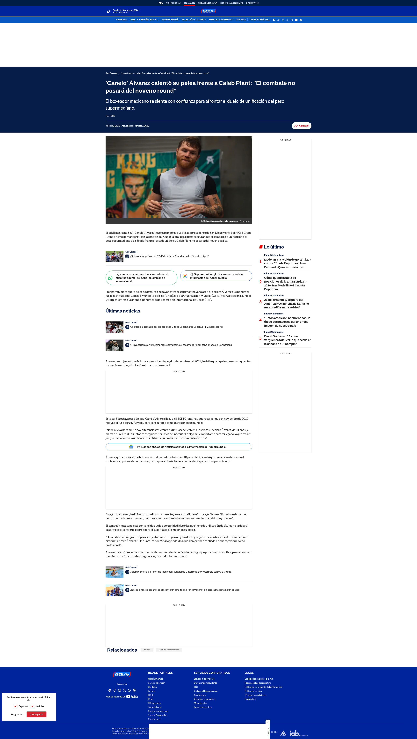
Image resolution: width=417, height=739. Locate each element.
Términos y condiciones (255, 695)
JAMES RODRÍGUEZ (259, 19)
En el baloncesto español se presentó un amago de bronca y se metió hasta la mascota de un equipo (185, 589)
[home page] (161, 3)
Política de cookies (253, 691)
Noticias (40, 706)
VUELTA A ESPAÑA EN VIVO (144, 19)
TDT (196, 687)
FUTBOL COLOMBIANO (220, 19)
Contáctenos (200, 695)
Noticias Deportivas (169, 649)
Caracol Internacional (158, 711)
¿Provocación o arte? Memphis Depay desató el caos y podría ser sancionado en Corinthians (181, 344)
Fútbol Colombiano (274, 255)
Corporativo (250, 699)
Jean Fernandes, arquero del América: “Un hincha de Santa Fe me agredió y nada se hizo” (286, 303)
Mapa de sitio (200, 703)
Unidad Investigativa (207, 3)
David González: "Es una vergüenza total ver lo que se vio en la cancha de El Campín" (287, 340)
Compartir (304, 125)
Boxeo (147, 649)
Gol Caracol (189, 3)
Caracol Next (154, 719)
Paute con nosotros (203, 707)
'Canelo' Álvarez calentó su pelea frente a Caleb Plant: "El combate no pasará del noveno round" (165, 73)
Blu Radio (152, 687)
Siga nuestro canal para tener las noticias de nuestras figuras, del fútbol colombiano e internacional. (142, 277)
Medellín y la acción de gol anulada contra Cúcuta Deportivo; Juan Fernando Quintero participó (287, 263)
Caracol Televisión (156, 683)
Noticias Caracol (155, 679)
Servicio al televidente (204, 679)
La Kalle (152, 691)
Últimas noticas (173, 3)
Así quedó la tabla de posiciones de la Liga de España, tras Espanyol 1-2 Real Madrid (176, 326)
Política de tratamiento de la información (263, 687)
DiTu (150, 699)
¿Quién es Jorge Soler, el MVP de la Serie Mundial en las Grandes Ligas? (169, 255)
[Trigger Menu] (108, 11)
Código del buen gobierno (205, 691)
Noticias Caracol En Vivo (231, 3)
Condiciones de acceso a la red (259, 679)
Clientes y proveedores (205, 699)
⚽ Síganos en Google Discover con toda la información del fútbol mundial (216, 275)
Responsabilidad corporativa (258, 683)
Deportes (23, 706)
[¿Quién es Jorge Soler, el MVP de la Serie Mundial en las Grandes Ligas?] (114, 256)
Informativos (252, 3)
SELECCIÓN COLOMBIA (193, 19)
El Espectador (154, 703)
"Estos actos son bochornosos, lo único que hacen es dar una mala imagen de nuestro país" (287, 321)
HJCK (151, 695)
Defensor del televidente (205, 683)
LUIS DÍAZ (241, 19)
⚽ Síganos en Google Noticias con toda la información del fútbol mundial (181, 446)
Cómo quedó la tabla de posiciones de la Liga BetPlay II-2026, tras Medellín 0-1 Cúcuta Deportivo (285, 283)
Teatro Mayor (154, 707)
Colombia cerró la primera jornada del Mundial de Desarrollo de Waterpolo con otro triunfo (180, 571)
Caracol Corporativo (157, 715)
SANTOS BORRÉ (169, 19)
